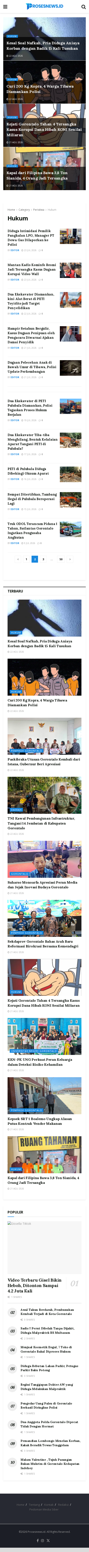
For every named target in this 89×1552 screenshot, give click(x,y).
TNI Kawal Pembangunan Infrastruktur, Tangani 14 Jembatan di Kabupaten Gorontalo (41, 823)
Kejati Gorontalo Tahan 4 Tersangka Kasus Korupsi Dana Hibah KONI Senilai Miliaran (44, 129)
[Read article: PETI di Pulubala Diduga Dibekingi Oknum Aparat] (70, 474)
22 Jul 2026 (30, 313)
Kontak (49, 1505)
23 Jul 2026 (30, 250)
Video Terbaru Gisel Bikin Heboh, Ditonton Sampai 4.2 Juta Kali (35, 1285)
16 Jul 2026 (30, 479)
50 (60, 559)
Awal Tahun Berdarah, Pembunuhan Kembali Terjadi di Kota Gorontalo (47, 1312)
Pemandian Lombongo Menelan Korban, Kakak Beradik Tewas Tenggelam (50, 1443)
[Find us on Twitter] (48, 1540)
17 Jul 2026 (30, 454)
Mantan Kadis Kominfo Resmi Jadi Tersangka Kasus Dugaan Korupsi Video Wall (32, 269)
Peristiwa (38, 210)
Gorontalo (19, 873)
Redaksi (63, 1505)
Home (11, 210)
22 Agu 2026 (15, 55)
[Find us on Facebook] (38, 1540)
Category (24, 210)
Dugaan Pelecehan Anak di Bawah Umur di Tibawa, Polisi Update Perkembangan (32, 367)
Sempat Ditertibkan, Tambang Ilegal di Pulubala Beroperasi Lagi (32, 499)
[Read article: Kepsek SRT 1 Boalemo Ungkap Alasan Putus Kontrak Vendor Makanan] (44, 1095)
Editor (15, 250)
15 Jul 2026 (30, 509)
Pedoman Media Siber (44, 1509)
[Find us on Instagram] (42, 1540)
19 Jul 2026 (30, 420)
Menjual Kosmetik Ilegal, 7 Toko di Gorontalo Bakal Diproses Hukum (46, 1349)
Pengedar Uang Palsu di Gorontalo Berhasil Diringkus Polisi (46, 1405)
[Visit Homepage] (44, 6)
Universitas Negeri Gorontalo (34, 1051)
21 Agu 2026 (15, 142)
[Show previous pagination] (18, 559)
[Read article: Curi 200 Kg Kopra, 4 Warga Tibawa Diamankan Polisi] (44, 677)
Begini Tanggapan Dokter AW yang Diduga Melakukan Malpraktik (47, 1387)
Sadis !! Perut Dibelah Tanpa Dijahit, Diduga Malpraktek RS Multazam (48, 1330)
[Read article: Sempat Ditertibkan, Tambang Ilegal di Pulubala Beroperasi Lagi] (70, 500)
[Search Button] (83, 6)
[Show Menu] (5, 6)
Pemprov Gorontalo (26, 750)
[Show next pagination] (70, 559)
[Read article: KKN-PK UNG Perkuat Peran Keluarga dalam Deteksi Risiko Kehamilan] (44, 1036)
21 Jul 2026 (30, 347)
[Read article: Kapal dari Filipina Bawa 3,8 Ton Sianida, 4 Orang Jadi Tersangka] (44, 1154)
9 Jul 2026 (29, 543)
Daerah (16, 809)
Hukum (12, 36)
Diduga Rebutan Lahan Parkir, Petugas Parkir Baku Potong (49, 1368)
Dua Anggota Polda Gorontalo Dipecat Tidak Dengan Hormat (49, 1424)
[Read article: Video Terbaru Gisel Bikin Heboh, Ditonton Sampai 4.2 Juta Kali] (44, 1247)
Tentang (34, 1505)
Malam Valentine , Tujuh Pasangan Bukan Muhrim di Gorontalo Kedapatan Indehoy (50, 1464)
